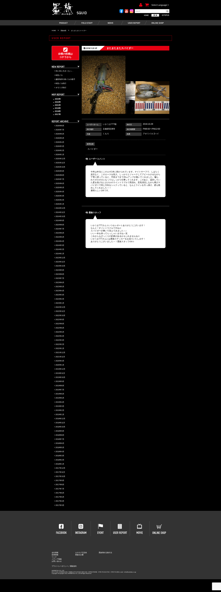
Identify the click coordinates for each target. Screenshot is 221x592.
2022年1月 (60, 348)
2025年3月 (60, 196)
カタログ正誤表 (81, 553)
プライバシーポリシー (60, 566)
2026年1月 (60, 154)
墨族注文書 (79, 555)
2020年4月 (60, 361)
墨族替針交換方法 (105, 553)
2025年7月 (60, 179)
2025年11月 (60, 163)
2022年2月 (60, 344)
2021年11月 (60, 357)
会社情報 (55, 553)
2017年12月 (60, 468)
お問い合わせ (57, 561)
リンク (54, 557)
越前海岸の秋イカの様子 (65, 79)
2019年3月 (60, 406)
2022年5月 (60, 332)
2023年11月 (60, 262)
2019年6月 (60, 394)
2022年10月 (60, 315)
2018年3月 (60, 456)
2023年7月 (60, 278)
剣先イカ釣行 (61, 83)
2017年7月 (60, 489)
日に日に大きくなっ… (64, 71)
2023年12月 (60, 258)
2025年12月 (60, 159)
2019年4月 (60, 402)
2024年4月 (60, 241)
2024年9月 (60, 220)
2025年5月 (60, 187)
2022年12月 (60, 307)
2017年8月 (60, 484)
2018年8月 (60, 435)
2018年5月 (60, 447)
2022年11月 (60, 311)
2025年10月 (60, 167)
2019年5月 (60, 398)
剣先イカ (59, 75)
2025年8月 (60, 175)
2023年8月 (60, 274)
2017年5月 (60, 497)
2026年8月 (60, 126)
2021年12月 (60, 352)
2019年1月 (60, 414)
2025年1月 (60, 204)
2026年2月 (60, 150)
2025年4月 (60, 192)
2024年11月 (60, 212)
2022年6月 (60, 328)
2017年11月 (60, 472)
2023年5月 (60, 287)
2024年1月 (60, 254)
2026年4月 (60, 142)
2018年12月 (60, 419)
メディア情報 (57, 559)
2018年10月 (60, 427)
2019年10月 (60, 377)
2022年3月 (60, 340)
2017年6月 (60, 493)
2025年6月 (60, 183)
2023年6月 (60, 282)
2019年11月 (60, 373)
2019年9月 (60, 381)
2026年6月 (60, 134)
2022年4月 (60, 336)
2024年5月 (60, 237)
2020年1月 (60, 365)
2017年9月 (60, 480)
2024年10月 (60, 216)
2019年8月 (60, 386)
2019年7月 (60, 390)
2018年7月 (60, 439)
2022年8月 (60, 324)
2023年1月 (60, 303)
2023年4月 (60, 291)
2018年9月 (60, 431)
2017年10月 (60, 476)
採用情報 (55, 555)
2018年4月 (60, 452)
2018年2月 (60, 460)
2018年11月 (60, 423)
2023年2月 (60, 299)
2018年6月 (60, 443)
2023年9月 (60, 270)
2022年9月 (60, 319)
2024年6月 (60, 233)
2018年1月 (60, 464)
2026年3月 (60, 146)
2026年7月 (60, 130)
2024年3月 (60, 245)
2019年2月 (60, 410)
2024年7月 (60, 229)
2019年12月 (60, 369)
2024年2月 (60, 249)
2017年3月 (60, 505)
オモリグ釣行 (61, 88)
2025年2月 (60, 200)
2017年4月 (60, 501)
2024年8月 (60, 225)
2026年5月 (60, 138)
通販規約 (73, 566)
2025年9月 (60, 171)
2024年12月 (60, 208)
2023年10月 (60, 266)
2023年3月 (60, 295)
